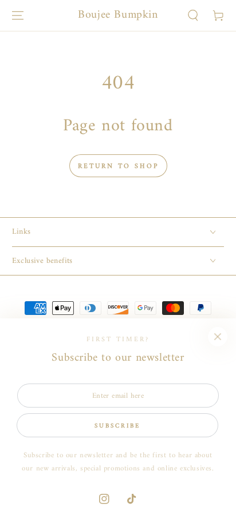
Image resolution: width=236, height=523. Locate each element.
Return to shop (118, 167)
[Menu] (17, 15)
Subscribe (117, 426)
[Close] (217, 336)
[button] (193, 15)
